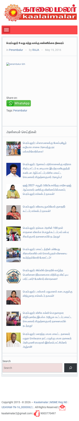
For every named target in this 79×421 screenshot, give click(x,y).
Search (6, 361)
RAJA (35, 49)
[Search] (70, 367)
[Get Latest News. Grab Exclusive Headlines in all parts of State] (40, 12)
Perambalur (16, 49)
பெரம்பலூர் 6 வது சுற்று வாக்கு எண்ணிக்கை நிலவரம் (35, 42)
